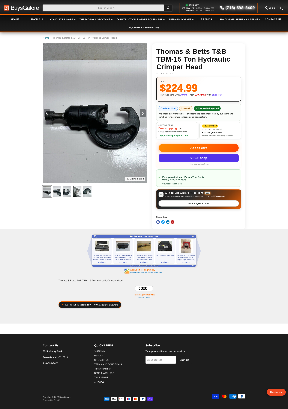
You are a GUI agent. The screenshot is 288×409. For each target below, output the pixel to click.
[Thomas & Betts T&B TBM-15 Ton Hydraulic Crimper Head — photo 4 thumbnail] (77, 191)
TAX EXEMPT (101, 377)
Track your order (102, 368)
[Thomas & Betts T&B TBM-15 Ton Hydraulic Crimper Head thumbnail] (47, 191)
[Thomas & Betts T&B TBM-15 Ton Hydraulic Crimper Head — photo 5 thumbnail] (87, 191)
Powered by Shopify (51, 400)
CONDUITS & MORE (62, 19)
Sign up (184, 360)
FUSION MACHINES (180, 19)
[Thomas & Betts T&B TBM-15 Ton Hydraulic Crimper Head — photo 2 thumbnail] (57, 191)
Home (46, 37)
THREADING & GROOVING (95, 19)
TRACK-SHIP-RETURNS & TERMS (239, 19)
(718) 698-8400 (240, 7)
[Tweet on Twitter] (163, 222)
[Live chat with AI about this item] (276, 392)
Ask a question (198, 203)
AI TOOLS (99, 381)
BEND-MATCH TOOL (105, 373)
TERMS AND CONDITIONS (108, 364)
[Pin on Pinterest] (172, 222)
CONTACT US (273, 19)
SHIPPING (99, 351)
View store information (172, 184)
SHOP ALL (36, 19)
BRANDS (206, 19)
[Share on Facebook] (158, 222)
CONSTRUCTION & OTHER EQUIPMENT (140, 19)
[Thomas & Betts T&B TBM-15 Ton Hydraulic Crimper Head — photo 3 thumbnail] (67, 191)
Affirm (183, 94)
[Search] (168, 8)
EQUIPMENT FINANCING (144, 27)
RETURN (98, 355)
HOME (15, 19)
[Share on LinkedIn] (168, 222)
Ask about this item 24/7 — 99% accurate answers (91, 305)
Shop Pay (217, 94)
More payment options (198, 164)
